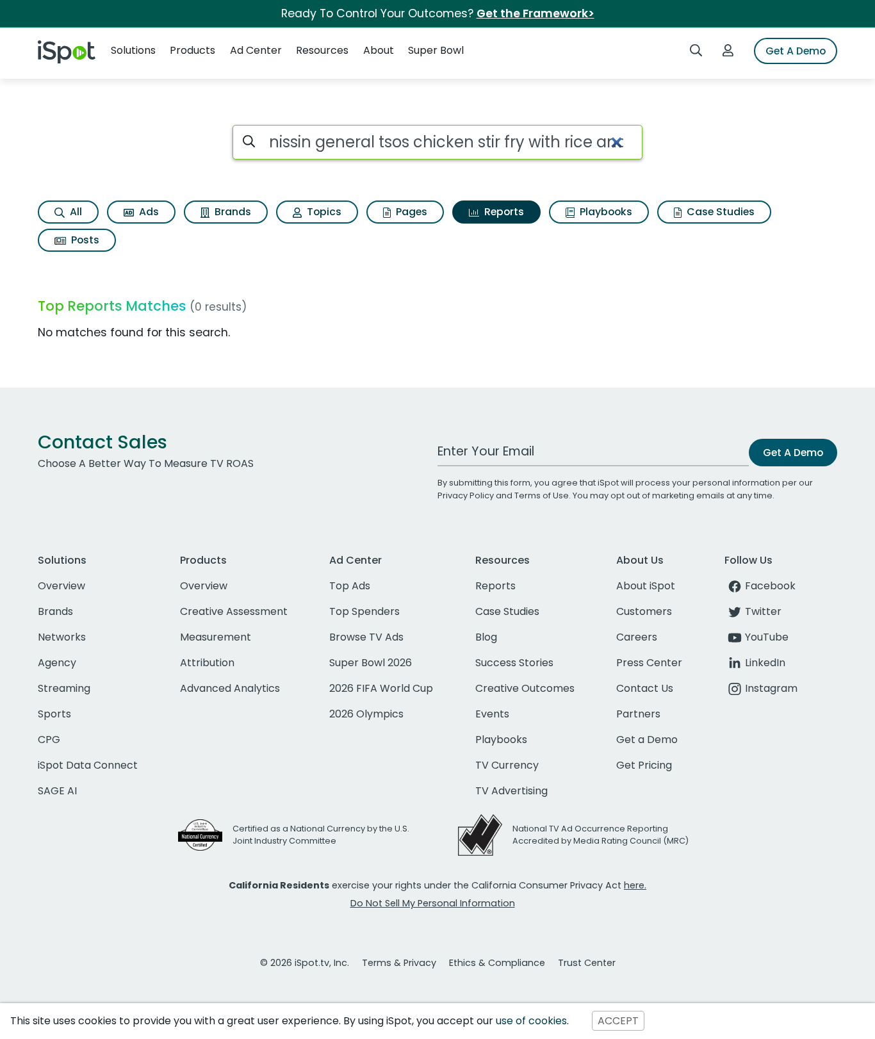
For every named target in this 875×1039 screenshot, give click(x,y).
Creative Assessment (234, 611)
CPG (49, 739)
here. (635, 885)
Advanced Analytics (230, 688)
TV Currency (507, 765)
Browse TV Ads (366, 637)
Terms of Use (541, 495)
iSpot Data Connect (88, 765)
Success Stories (514, 662)
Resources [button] (322, 50)
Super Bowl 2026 (370, 662)
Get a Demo (647, 739)
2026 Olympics (366, 714)
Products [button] (192, 50)
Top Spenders (364, 611)
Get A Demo (795, 51)
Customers (644, 611)
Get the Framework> (535, 13)
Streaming (64, 688)
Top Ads (349, 585)
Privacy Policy (466, 495)
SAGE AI (57, 790)
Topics (322, 211)
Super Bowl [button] (436, 50)
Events (492, 714)
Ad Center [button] (256, 50)
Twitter (763, 611)
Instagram (771, 688)
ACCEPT (618, 1020)
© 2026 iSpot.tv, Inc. (304, 962)
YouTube (767, 637)
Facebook (770, 585)
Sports (54, 714)
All (74, 211)
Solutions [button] (133, 50)
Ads (147, 211)
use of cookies (531, 1020)
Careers (636, 637)
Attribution (207, 662)
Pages (410, 211)
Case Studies (719, 211)
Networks (62, 637)
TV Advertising (511, 790)
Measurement (215, 637)
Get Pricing (644, 765)
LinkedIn (765, 662)
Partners (638, 714)
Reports (503, 211)
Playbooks (604, 211)
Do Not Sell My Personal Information (432, 903)
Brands (231, 211)
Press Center (649, 662)
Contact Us (644, 688)
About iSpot (645, 585)
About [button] (378, 50)
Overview (61, 585)
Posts (84, 240)
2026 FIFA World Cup (381, 688)
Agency (57, 662)
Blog (486, 637)
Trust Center (587, 962)
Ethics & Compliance (497, 962)
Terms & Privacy (399, 962)
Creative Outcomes (525, 688)
